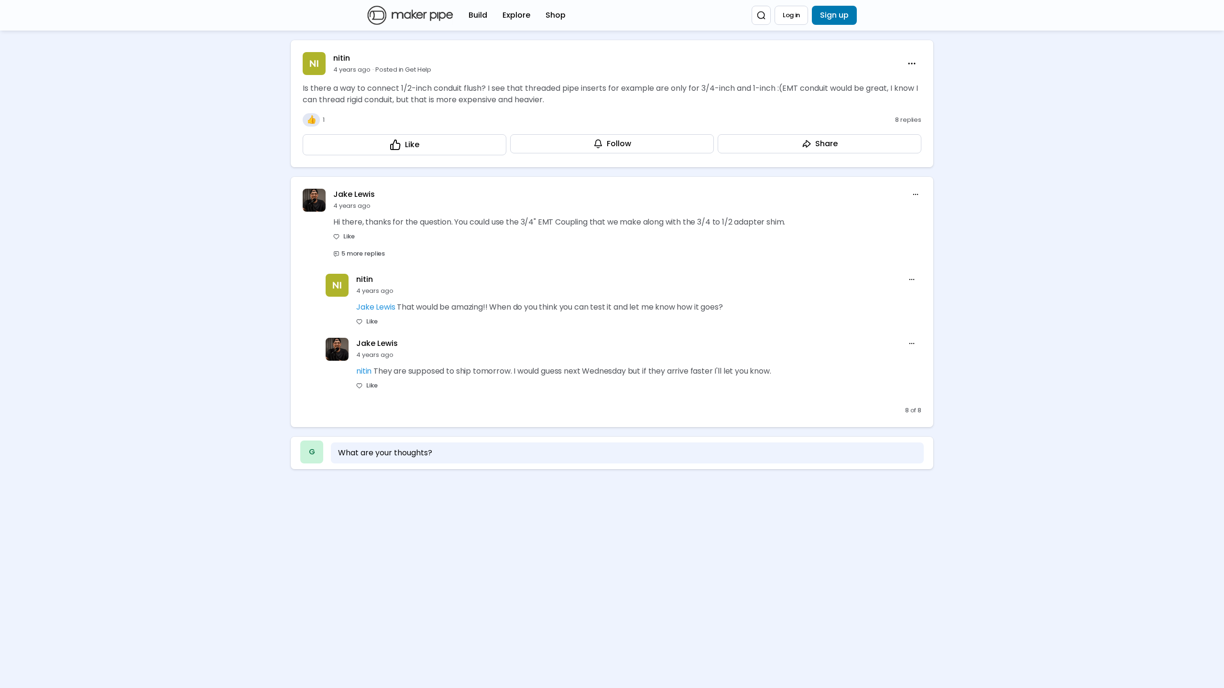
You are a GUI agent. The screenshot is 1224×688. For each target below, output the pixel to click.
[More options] (915, 194)
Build (478, 15)
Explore (516, 15)
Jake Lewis (354, 194)
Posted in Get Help (403, 69)
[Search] (761, 15)
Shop (556, 15)
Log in (791, 15)
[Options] (911, 63)
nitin (341, 58)
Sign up (834, 15)
